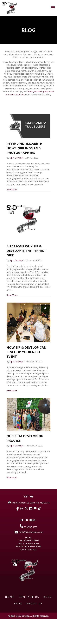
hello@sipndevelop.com (30, 532)
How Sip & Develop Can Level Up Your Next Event (26, 352)
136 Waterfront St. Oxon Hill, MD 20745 (30, 502)
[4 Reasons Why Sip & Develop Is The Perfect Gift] (28, 218)
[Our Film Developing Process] (28, 414)
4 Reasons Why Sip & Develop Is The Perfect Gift (26, 250)
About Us (34, 603)
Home (9, 597)
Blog (47, 597)
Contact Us (29, 597)
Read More (12, 189)
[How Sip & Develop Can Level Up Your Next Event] (28, 322)
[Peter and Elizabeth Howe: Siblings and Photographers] (28, 125)
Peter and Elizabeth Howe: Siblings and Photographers (24, 148)
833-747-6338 (30, 527)
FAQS (18, 603)
